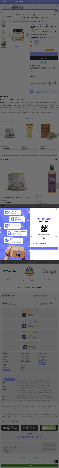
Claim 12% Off (44, 248)
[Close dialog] (57, 209)
